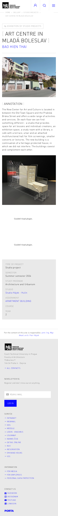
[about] (14, 347)
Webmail (11, 421)
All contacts (14, 368)
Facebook (12, 493)
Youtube (11, 500)
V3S (8, 456)
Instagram (12, 496)
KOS (9, 425)
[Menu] (53, 5)
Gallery (17, 12)
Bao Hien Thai (14, 46)
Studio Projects (31, 12)
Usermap (11, 435)
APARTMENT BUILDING (18, 301)
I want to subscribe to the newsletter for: (27, 403)
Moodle (11, 428)
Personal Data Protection (20, 478)
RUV (9, 446)
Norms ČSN (12, 439)
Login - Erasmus (15, 432)
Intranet (11, 418)
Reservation (13, 449)
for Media (12, 471)
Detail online (14, 442)
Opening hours (14, 453)
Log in (10, 403)
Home (7, 12)
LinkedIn (11, 503)
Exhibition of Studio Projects (23, 26)
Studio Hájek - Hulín (16, 292)
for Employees (14, 475)
